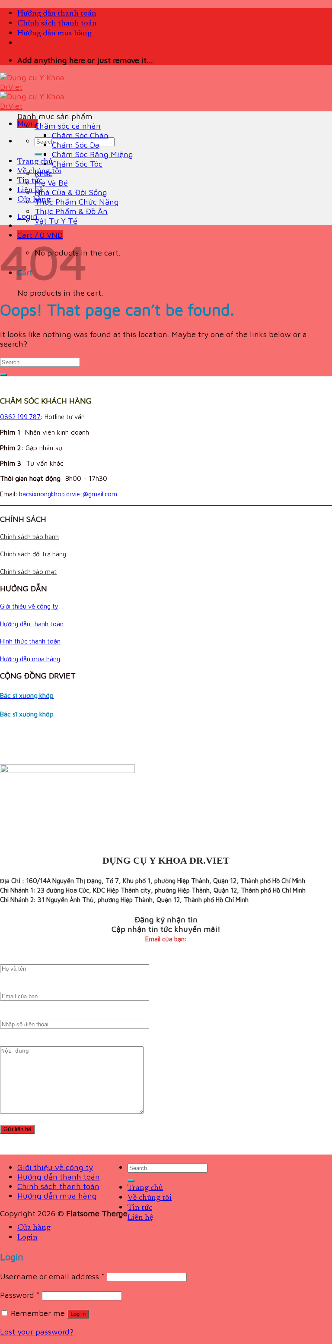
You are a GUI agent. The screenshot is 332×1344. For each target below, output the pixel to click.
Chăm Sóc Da (75, 144)
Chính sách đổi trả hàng (33, 554)
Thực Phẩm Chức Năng (77, 201)
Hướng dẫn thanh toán (56, 13)
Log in (78, 1314)
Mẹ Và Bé (51, 182)
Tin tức (29, 181)
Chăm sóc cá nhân (68, 125)
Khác (43, 173)
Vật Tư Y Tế (56, 220)
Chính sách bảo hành (29, 536)
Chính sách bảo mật (28, 571)
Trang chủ (35, 162)
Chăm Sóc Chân (80, 135)
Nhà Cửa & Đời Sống (71, 192)
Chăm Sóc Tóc (77, 163)
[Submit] (38, 154)
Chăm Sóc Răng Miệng (92, 154)
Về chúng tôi (150, 1198)
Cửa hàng (34, 200)
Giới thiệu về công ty (29, 606)
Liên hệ (30, 190)
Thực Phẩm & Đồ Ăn (71, 211)
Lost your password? (36, 1331)
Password (20, 1295)
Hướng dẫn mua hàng (54, 33)
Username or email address (52, 1276)
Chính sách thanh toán (57, 23)
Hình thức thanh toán (30, 641)
